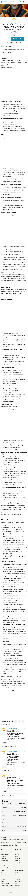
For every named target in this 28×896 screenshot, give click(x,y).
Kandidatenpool (4, 858)
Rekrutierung (4, 877)
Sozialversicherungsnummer (7, 885)
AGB (16, 883)
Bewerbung (17, 860)
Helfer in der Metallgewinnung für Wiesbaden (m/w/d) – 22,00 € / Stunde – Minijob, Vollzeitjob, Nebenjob (13, 756)
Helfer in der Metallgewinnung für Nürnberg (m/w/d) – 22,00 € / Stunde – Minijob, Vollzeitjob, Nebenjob (15, 733)
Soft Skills (3, 879)
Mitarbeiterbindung (5, 883)
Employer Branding (5, 860)
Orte (16, 877)
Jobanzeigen (3, 856)
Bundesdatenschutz (19, 881)
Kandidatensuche (4, 854)
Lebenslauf (17, 858)
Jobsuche (17, 854)
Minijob (14, 35)
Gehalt (16, 865)
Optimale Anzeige (5, 874)
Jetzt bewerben (18, 38)
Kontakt (17, 887)
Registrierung (18, 872)
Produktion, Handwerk (12, 728)
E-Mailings (3, 865)
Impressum (17, 885)
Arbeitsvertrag (18, 862)
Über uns (17, 874)
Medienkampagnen (5, 867)
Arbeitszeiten (18, 867)
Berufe (16, 856)
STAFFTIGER (14, 23)
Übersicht (3, 852)
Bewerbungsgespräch (5, 872)
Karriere (2, 881)
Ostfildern (23, 807)
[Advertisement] (14, 85)
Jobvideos (3, 862)
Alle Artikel (3, 887)
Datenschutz (17, 879)
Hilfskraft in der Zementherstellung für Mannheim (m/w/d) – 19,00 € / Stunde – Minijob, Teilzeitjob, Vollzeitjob (15, 780)
